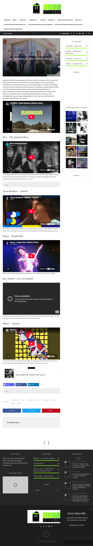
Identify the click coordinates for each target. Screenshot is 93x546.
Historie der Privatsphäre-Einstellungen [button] (68, 24)
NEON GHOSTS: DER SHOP (65, 20)
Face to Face (75, 461)
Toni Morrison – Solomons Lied (43, 476)
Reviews (22, 20)
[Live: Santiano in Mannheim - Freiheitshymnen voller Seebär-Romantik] (71, 116)
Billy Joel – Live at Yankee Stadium (44, 458)
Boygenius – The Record (73, 58)
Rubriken (51, 20)
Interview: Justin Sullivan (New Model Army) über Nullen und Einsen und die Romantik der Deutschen (80, 498)
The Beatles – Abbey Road (73, 46)
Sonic (13, 403)
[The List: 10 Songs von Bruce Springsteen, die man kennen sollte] (71, 140)
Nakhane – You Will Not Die (74, 64)
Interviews (33, 20)
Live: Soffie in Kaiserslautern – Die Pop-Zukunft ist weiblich (81, 475)
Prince (38, 400)
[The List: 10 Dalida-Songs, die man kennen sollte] (82, 116)
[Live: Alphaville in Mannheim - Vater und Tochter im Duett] (82, 163)
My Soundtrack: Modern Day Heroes (30, 375)
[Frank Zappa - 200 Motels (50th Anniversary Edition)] (71, 151)
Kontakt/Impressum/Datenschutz (15, 24)
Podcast (43, 20)
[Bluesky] (82, 33)
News (14, 20)
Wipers (19, 403)
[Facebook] (71, 33)
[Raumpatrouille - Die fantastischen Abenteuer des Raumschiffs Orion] (82, 140)
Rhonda (53, 400)
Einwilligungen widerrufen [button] (13, 29)
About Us (78, 20)
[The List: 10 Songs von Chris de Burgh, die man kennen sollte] (71, 128)
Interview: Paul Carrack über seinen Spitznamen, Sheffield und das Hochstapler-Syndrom (81, 486)
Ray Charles (45, 400)
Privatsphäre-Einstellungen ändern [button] (40, 24)
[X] (74, 33)
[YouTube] (79, 33)
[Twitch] (52, 526)
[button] (9, 384)
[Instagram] (77, 33)
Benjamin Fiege (13, 422)
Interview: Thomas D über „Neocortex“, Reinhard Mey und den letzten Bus (80, 465)
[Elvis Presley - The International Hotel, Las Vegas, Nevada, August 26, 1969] (71, 163)
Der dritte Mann (39, 463)
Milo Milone (30, 400)
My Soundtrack (25, 55)
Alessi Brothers (15, 400)
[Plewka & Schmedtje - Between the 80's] (82, 128)
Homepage (7, 20)
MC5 (23, 400)
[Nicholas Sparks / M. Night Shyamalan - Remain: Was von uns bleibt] (82, 151)
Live (73, 471)
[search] (57, 490)
